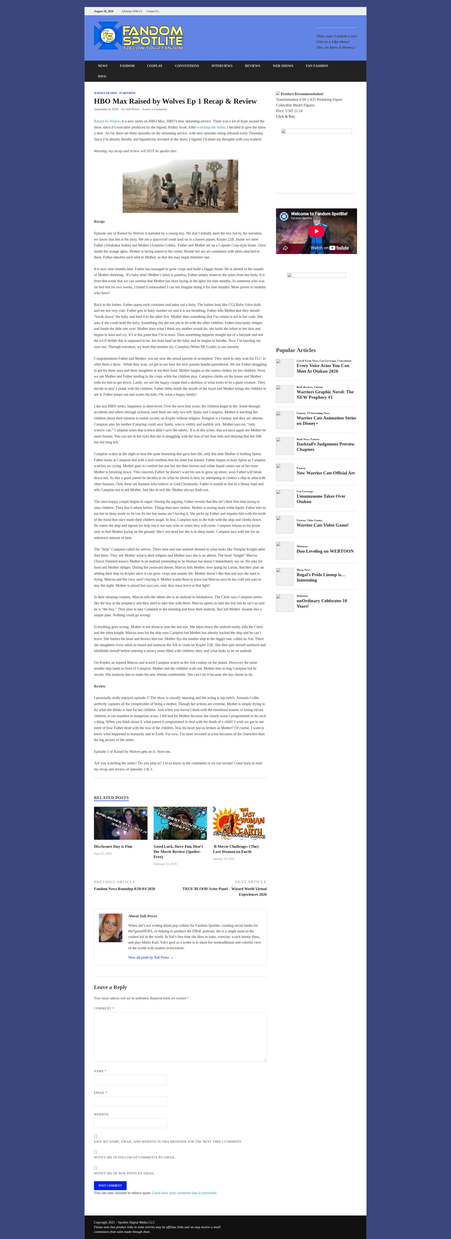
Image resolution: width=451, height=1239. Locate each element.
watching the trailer (211, 127)
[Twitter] (338, 11)
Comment (104, 1008)
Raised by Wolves (107, 121)
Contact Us (153, 11)
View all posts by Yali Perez (151, 957)
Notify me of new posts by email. (124, 1173)
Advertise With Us (131, 11)
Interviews (222, 66)
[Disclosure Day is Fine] (121, 841)
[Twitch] (349, 11)
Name (100, 1071)
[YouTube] (326, 11)
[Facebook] (332, 11)
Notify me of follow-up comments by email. (135, 1157)
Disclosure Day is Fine (113, 846)
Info (102, 76)
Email (101, 1092)
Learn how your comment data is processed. (184, 1193)
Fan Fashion (317, 66)
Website (101, 1114)
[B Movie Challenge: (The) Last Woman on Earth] (240, 841)
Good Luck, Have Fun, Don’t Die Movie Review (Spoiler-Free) (178, 851)
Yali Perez (132, 109)
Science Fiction (105, 93)
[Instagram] (344, 11)
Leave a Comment (155, 109)
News (103, 66)
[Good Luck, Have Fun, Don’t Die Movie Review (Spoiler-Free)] (180, 841)
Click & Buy (285, 116)
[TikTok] (355, 11)
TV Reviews (127, 93)
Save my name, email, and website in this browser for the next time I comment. (168, 1141)
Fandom (127, 66)
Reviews (252, 66)
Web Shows (283, 66)
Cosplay (155, 66)
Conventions (187, 66)
